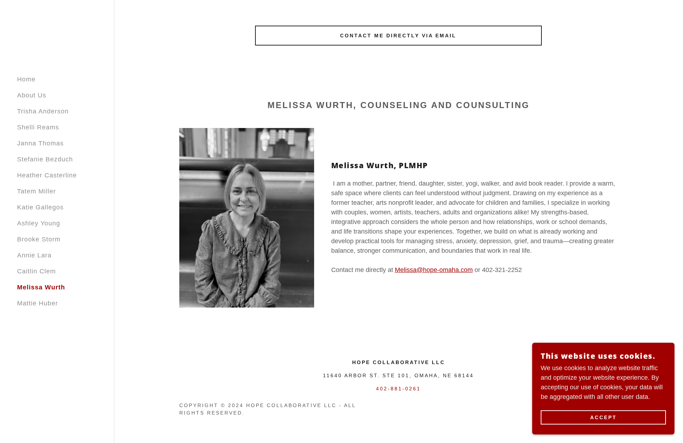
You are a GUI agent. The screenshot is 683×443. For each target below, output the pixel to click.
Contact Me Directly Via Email (398, 35)
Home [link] (26, 79)
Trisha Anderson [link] (43, 111)
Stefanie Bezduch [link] (45, 159)
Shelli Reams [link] (38, 127)
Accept (603, 417)
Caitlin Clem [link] (36, 271)
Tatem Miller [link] (36, 191)
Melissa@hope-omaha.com (434, 269)
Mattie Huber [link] (37, 303)
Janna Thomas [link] (40, 143)
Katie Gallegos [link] (40, 207)
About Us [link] (31, 95)
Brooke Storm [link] (38, 239)
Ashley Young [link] (38, 223)
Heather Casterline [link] (47, 175)
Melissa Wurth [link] (41, 287)
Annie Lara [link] (34, 255)
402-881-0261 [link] (398, 388)
